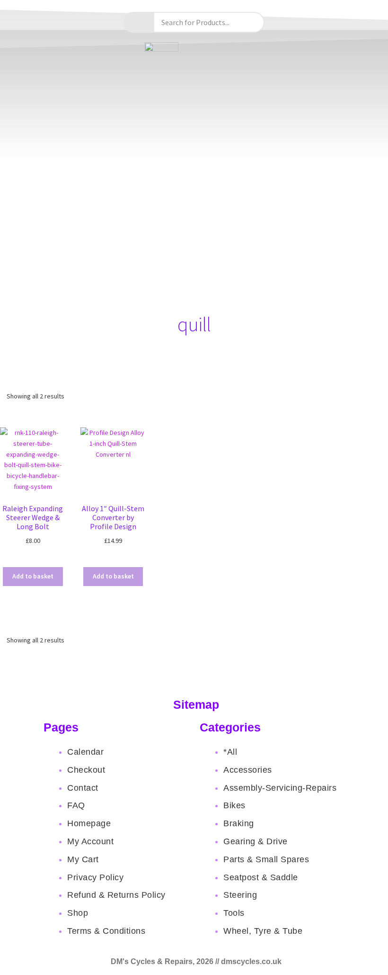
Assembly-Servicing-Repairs (279, 788)
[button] (194, 299)
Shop (77, 913)
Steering (240, 895)
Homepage (89, 823)
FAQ (76, 805)
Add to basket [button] (32, 576)
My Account (90, 841)
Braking (238, 823)
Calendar (85, 752)
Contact (82, 788)
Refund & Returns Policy (116, 895)
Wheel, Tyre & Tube (262, 931)
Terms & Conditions (106, 931)
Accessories (247, 770)
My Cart (83, 859)
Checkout (86, 770)
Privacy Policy (95, 877)
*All (230, 752)
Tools (234, 913)
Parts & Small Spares (266, 859)
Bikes (234, 805)
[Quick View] (43, 559)
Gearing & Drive (255, 841)
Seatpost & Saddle (260, 877)
